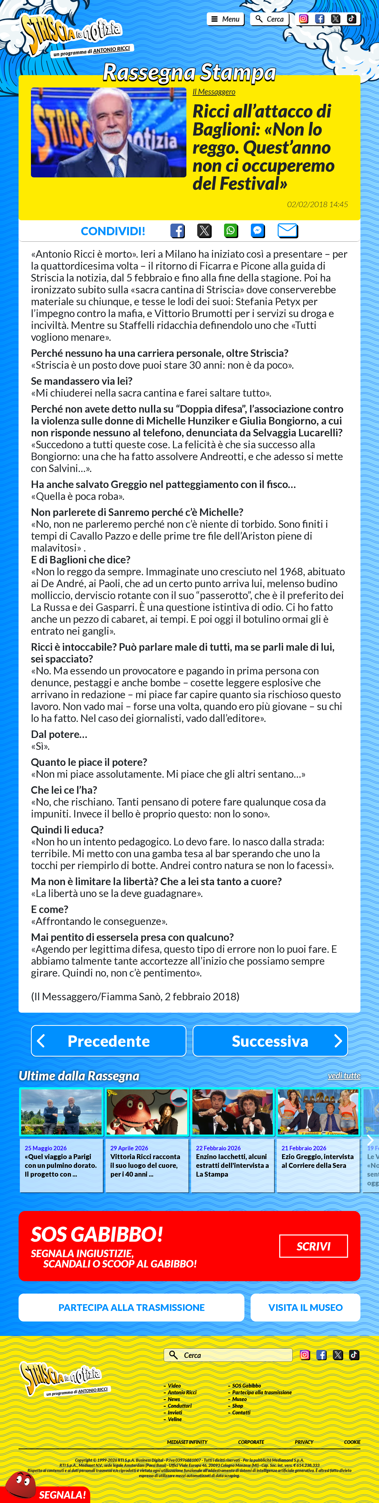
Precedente (109, 1041)
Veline (175, 1419)
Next (370, 1140)
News (174, 1399)
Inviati (175, 1412)
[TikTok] (351, 18)
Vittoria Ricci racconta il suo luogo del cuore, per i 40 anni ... (145, 1165)
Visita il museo (305, 1307)
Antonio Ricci (182, 1392)
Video (174, 1385)
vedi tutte (344, 1075)
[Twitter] (335, 18)
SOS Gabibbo (246, 1385)
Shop (237, 1406)
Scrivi (314, 1246)
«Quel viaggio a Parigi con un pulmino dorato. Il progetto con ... (61, 1165)
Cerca (275, 18)
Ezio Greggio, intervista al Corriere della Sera (318, 1160)
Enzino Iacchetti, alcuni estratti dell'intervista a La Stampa (232, 1165)
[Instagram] (303, 18)
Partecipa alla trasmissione (132, 1307)
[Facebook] (319, 18)
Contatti (241, 1412)
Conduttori (180, 1406)
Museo (239, 1399)
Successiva (270, 1041)
